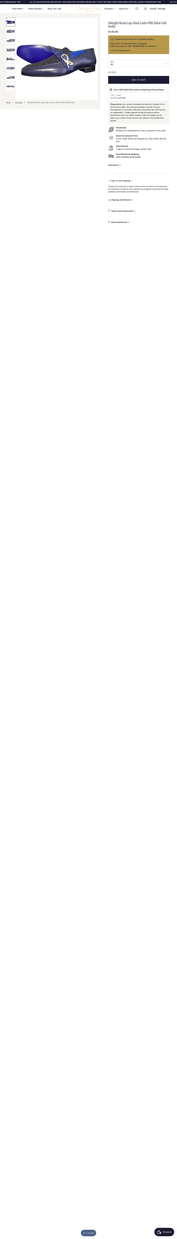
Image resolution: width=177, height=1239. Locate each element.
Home (8, 102)
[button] (136, 8)
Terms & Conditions (118, 50)
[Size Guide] (138, 72)
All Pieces (19, 102)
